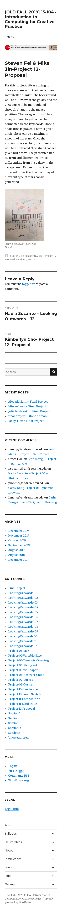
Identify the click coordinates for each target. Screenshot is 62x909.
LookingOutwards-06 (23, 617)
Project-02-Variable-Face (25, 655)
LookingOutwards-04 (23, 607)
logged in (28, 284)
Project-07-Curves (20, 679)
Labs (8, 875)
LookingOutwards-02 (23, 597)
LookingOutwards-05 (23, 612)
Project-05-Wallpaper (23, 670)
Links (8, 867)
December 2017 (18, 559)
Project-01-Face (18, 650)
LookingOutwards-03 (23, 602)
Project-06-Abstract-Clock (26, 675)
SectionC (32, 259)
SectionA (21, 259)
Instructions (13, 859)
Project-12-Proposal (21, 708)
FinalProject (16, 588)
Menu (10, 36)
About (9, 825)
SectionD (14, 728)
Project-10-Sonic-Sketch (24, 694)
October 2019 (17, 540)
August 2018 (16, 555)
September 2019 (19, 545)
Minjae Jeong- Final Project (27, 406)
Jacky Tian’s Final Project (26, 421)
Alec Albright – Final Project (28, 401)
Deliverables (13, 842)
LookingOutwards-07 (23, 622)
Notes (9, 850)
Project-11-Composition (24, 699)
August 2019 (16, 550)
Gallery (10, 884)
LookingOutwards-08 (23, 626)
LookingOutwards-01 (22, 593)
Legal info (12, 809)
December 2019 (18, 530)
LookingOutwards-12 (22, 646)
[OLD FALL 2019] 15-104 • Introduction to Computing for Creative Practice (30, 19)
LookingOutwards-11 (22, 641)
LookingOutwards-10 (22, 636)
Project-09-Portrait (21, 684)
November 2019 (18, 535)
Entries (16, 770)
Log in (12, 766)
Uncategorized (18, 737)
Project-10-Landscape (23, 689)
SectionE (14, 732)
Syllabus (11, 833)
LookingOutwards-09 (23, 631)
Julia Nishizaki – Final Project (29, 411)
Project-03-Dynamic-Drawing (28, 660)
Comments (18, 775)
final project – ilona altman (27, 416)
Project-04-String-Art (22, 665)
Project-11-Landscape (22, 703)
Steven (14, 255)
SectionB (14, 718)
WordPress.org (18, 780)
